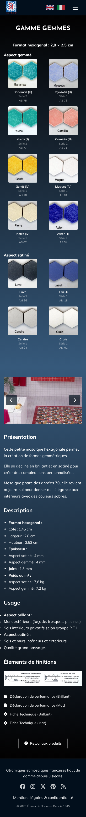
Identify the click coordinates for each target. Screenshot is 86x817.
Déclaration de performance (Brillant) (40, 696)
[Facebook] (22, 787)
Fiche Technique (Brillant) (31, 714)
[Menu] (75, 8)
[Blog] (63, 787)
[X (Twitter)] (43, 787)
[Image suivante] (74, 400)
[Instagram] (32, 787)
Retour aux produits (45, 743)
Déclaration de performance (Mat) (37, 705)
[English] (50, 8)
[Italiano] (61, 8)
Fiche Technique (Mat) (28, 723)
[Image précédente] (11, 400)
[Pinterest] (53, 787)
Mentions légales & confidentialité (43, 797)
